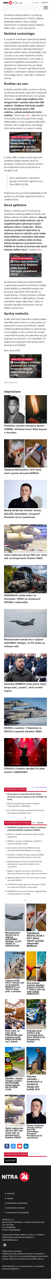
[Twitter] (13, 1146)
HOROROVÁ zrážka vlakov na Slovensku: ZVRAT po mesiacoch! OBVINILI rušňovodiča (26, 885)
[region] (20, 3)
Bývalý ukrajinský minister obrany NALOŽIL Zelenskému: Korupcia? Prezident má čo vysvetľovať (24, 864)
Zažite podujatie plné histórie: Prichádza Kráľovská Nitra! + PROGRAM (23, 804)
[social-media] (4, 1245)
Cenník (9, 1198)
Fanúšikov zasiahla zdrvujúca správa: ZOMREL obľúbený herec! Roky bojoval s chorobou (25, 855)
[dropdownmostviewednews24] (25, 900)
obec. (39, 249)
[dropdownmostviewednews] (25, 818)
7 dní (33, 822)
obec (27, 115)
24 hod (40, 822)
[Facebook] (7, 1146)
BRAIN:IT (15, 1269)
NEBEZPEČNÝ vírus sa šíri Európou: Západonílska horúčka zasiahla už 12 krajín (26, 892)
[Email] (20, 1146)
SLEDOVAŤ (10, 1160)
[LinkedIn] (26, 1146)
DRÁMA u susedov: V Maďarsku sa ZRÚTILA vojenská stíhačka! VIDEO (24, 842)
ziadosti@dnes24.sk (10, 1240)
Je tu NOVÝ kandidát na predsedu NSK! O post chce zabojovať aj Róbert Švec (25, 811)
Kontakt (10, 1193)
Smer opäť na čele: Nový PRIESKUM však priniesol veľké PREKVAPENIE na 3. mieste (24, 849)
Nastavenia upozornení (17, 1212)
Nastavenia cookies (15, 1208)
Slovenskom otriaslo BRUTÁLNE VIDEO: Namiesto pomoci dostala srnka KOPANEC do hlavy (27, 796)
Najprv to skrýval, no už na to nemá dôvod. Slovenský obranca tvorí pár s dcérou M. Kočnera (27, 872)
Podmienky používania (17, 1203)
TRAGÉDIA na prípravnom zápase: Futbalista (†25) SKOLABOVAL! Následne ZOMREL (26, 828)
